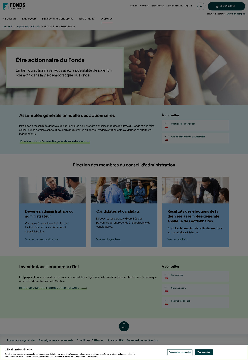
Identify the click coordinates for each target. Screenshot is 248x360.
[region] (124, 352)
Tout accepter (203, 352)
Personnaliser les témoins (180, 352)
